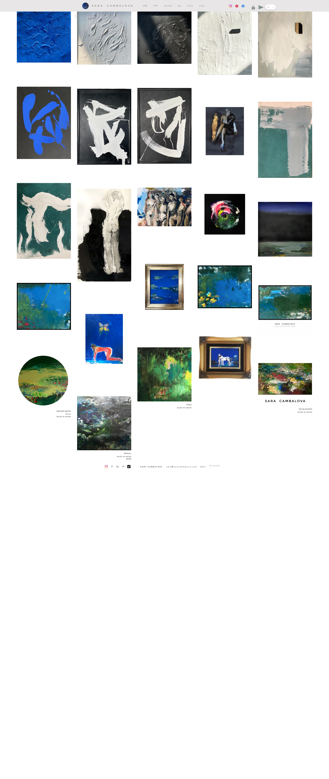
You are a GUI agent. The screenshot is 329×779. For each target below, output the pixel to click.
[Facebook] (243, 6)
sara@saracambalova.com (181, 467)
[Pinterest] (237, 6)
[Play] (261, 7)
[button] (253, 7)
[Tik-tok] (128, 466)
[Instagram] (230, 6)
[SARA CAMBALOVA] (114, 5)
